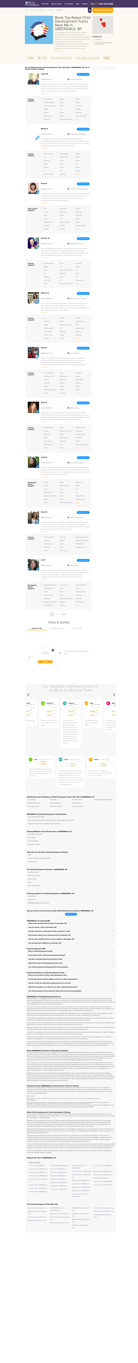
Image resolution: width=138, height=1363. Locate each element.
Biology (77, 167)
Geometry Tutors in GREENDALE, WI (81, 1187)
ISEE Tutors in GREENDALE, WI (58, 1169)
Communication (64, 157)
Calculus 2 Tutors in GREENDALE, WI (102, 1181)
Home (26, 10)
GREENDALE (59, 10)
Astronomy (46, 160)
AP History (62, 229)
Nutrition (62, 112)
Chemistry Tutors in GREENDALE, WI (38, 1169)
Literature (62, 167)
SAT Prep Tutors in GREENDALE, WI (38, 1191)
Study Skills (79, 106)
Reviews (85, 4)
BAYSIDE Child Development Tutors (37, 1220)
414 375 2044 (106, 4)
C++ (45, 170)
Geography (46, 225)
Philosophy (78, 335)
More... (78, 119)
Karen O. (44, 512)
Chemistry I (62, 99)
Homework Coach (48, 222)
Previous (28, 694)
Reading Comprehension (66, 119)
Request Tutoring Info (103, 10)
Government (63, 208)
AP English (62, 225)
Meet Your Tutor (78, 628)
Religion (46, 386)
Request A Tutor (37, 628)
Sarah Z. (44, 402)
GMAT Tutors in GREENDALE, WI (59, 1179)
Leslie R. (44, 457)
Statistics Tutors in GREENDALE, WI (38, 1188)
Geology (62, 335)
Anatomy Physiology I (49, 102)
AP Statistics (47, 547)
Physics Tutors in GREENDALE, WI (37, 1172)
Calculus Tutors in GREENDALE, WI (38, 1185)
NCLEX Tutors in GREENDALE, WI (59, 1182)
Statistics (46, 550)
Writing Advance (64, 376)
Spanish (46, 485)
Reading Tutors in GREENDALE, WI (81, 1180)
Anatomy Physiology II (49, 106)
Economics (46, 338)
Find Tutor (45, 4)
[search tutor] (90, 10)
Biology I (46, 109)
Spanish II (78, 102)
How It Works (69, 4)
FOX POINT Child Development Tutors (104, 1211)
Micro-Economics (80, 328)
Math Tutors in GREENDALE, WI (37, 1165)
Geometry (46, 229)
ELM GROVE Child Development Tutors (60, 1213)
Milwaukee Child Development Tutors (37, 1208)
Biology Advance (48, 116)
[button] (101, 20)
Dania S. (44, 183)
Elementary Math (80, 427)
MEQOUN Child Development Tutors (37, 1217)
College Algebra (48, 99)
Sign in (93, 4)
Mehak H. (44, 129)
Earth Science (63, 212)
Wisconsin (51, 10)
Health (45, 215)
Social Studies (79, 431)
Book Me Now (83, 74)
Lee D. (43, 560)
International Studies (49, 376)
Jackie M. (44, 74)
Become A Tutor (56, 4)
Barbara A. (45, 293)
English (61, 102)
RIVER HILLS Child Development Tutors (104, 1208)
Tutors (32, 10)
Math (61, 109)
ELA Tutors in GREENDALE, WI (101, 1178)
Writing (45, 283)
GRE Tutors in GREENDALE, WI (58, 1175)
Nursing (62, 116)
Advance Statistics (48, 154)
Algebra (78, 157)
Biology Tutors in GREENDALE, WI (59, 1186)
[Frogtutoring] (32, 4)
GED (61, 218)
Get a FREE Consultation (57, 628)
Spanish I (78, 99)
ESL (45, 273)
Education (46, 266)
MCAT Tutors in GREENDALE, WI (59, 1172)
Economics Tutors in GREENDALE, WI (102, 1171)
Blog (77, 4)
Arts (45, 157)
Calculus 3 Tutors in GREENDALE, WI (102, 1185)
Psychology (78, 112)
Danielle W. (45, 238)
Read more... (59, 50)
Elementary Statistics (81, 116)
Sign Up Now (71, 914)
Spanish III (62, 383)
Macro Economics (80, 321)
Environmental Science (65, 325)
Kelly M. (44, 348)
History (61, 106)
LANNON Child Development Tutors (59, 1223)
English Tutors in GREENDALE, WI (59, 1189)
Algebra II (78, 160)
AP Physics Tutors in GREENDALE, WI (38, 1175)
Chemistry (78, 170)
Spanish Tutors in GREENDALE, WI (80, 1190)
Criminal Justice (48, 335)
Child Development (41, 10)
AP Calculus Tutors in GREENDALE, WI (81, 1171)
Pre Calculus (47, 119)
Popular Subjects (34, 1163)
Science (46, 482)
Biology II (46, 112)
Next (64, 614)
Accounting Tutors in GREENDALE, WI (103, 1174)
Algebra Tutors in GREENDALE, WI (80, 1184)
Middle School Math (65, 485)
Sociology (78, 109)
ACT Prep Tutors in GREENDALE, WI (60, 1165)
